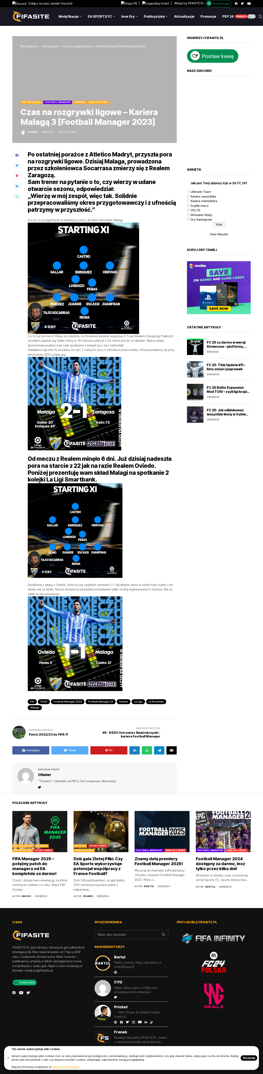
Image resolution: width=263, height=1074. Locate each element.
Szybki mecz (199, 206)
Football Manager (57, 102)
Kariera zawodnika (203, 196)
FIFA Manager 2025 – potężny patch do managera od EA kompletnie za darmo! (34, 866)
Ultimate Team (200, 192)
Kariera (79, 102)
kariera (123, 701)
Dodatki (41, 846)
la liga (138, 701)
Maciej (26, 896)
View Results (219, 234)
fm (32, 701)
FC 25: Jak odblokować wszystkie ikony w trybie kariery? (226, 414)
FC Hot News (43, 850)
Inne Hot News (175, 850)
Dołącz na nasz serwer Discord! (49, 3)
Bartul (149, 886)
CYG (118, 982)
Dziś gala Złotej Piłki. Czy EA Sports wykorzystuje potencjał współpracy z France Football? (98, 866)
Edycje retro (22, 850)
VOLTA (195, 210)
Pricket (121, 1007)
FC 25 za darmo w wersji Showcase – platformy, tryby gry (226, 346)
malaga (34, 707)
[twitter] (242, 3)
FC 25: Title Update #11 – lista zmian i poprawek (226, 367)
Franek (88, 896)
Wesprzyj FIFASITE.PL (189, 3)
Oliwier (32, 132)
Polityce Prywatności (65, 1066)
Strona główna (29, 46)
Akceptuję (249, 1057)
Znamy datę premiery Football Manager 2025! (159, 861)
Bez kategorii (50, 46)
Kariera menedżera (203, 201)
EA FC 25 (80, 846)
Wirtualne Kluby (201, 215)
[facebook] (236, 3)
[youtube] (249, 3)
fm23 (43, 701)
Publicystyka (98, 102)
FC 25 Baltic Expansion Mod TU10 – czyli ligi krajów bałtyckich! (228, 391)
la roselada (156, 701)
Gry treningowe (201, 219)
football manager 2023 (68, 701)
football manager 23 (100, 701)
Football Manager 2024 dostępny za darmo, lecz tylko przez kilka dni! (220, 863)
